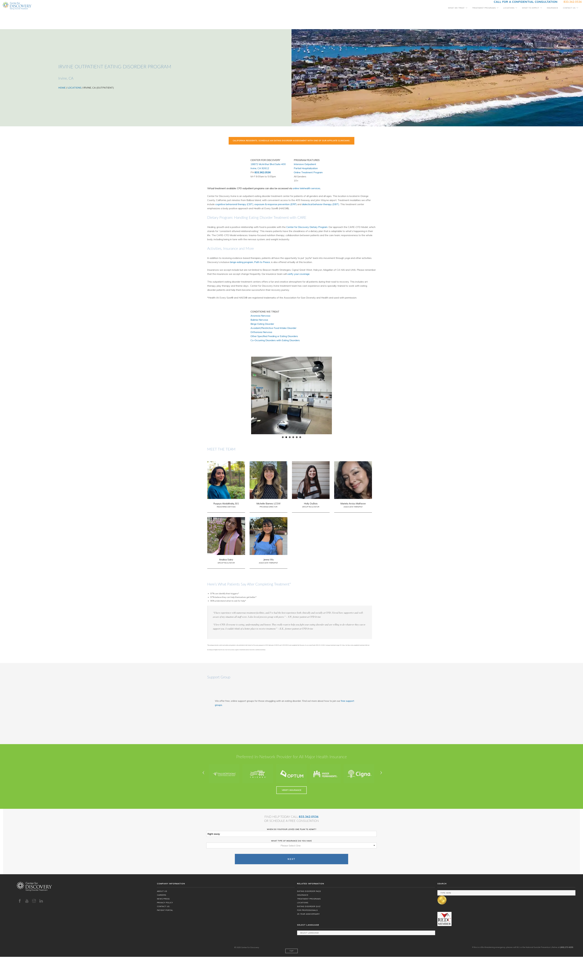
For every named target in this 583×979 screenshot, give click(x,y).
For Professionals (307, 910)
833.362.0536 (263, 172)
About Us (162, 891)
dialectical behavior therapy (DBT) (320, 204)
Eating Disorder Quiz (308, 906)
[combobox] (291, 845)
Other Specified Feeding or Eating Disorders (274, 336)
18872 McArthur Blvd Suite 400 (268, 164)
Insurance (552, 8)
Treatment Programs (484, 8)
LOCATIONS (74, 87)
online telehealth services (306, 188)
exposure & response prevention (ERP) (275, 204)
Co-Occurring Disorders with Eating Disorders (275, 340)
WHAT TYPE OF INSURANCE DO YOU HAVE (291, 841)
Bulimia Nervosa (259, 319)
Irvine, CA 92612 (260, 168)
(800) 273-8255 (566, 947)
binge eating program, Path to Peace (250, 262)
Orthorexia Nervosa (261, 332)
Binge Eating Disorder (262, 323)
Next (326, 395)
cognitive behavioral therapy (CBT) (234, 204)
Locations (508, 8)
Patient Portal (165, 910)
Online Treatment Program (308, 172)
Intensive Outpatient (305, 164)
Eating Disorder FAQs (309, 891)
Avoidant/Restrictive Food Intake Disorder (273, 327)
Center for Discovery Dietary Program (306, 227)
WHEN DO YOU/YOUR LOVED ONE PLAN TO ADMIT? (291, 829)
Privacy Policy (165, 903)
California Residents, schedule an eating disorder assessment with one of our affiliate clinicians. (291, 140)
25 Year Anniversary (308, 914)
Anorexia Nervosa (260, 315)
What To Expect (530, 8)
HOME (62, 87)
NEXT (291, 859)
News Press (163, 899)
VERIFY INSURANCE (291, 790)
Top (291, 951)
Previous (257, 395)
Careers (161, 895)
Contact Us (569, 8)
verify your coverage (298, 273)
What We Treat (456, 8)
